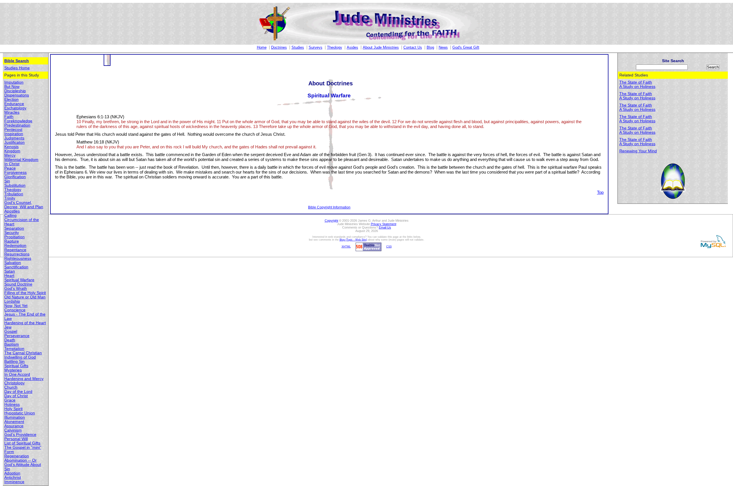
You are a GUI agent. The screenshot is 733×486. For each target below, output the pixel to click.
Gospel (10, 331)
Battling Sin (14, 361)
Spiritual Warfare (19, 280)
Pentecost (13, 129)
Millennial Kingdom (21, 160)
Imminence (14, 482)
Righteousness (17, 258)
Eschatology (15, 108)
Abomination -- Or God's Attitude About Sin (22, 464)
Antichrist (12, 477)
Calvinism (13, 430)
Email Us (385, 227)
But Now (11, 86)
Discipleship (15, 91)
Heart (9, 276)
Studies (297, 47)
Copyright (331, 220)
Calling (10, 215)
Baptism (11, 344)
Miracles (11, 112)
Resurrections (16, 254)
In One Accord (17, 374)
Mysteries (13, 370)
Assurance (13, 426)
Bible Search (16, 61)
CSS (389, 246)
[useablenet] (367, 246)
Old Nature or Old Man (25, 297)
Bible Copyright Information (329, 207)
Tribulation (13, 194)
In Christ (11, 164)
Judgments (14, 138)
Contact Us (412, 47)
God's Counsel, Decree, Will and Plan (23, 204)
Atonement (14, 422)
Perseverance (16, 336)
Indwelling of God (20, 357)
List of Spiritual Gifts (22, 443)
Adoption (12, 473)
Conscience (14, 310)
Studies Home (17, 68)
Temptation (14, 349)
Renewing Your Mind (638, 151)
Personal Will (16, 439)
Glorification (15, 177)
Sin (7, 181)
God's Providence (20, 434)
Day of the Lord (18, 391)
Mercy (9, 155)
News (443, 47)
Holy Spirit (13, 409)
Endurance (14, 104)
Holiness (12, 404)
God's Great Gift (465, 47)
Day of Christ (16, 396)
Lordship (12, 301)
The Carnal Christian (23, 353)
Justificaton (14, 142)
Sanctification (16, 267)
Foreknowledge (18, 121)
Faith (8, 117)
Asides (352, 47)
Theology (334, 47)
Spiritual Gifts (16, 366)
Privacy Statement (383, 224)
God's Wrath (15, 288)
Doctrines (279, 47)
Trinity (9, 198)
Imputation (13, 82)
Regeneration (16, 456)
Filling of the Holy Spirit (25, 293)
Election (11, 99)
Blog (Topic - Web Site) (353, 239)
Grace (9, 400)
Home (262, 47)
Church (10, 387)
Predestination (17, 125)
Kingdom (12, 151)
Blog (430, 47)
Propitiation (14, 237)
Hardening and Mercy (24, 379)
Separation (14, 228)
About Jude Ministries (381, 47)
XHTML (346, 246)
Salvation (12, 263)
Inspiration (13, 134)
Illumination (14, 417)
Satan (9, 271)
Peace (10, 168)
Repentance (15, 250)
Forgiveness (15, 172)
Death (9, 340)
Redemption (15, 245)
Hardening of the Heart (25, 323)
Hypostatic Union (19, 413)
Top (600, 192)
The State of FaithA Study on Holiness (637, 84)
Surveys (315, 47)
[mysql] (712, 241)
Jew (7, 327)
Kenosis (11, 147)
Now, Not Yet (15, 306)
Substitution (14, 185)
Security (11, 233)
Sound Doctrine (18, 284)
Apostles (12, 211)
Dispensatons (16, 95)
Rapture (11, 241)
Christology (14, 383)
